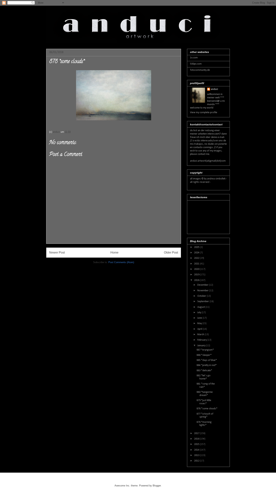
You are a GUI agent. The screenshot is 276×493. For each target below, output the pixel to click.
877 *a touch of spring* (205, 415)
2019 (197, 274)
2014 (197, 450)
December (203, 285)
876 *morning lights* (204, 424)
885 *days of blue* (207, 360)
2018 (197, 280)
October (202, 296)
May (199, 323)
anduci (214, 89)
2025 (197, 247)
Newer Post (57, 252)
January (201, 345)
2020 (197, 269)
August (201, 307)
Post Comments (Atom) (121, 262)
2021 (197, 263)
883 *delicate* (204, 370)
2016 (197, 438)
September (203, 301)
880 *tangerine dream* (205, 394)
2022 (197, 258)
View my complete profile (203, 112)
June (200, 318)
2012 (197, 460)
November (203, 290)
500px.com (196, 63)
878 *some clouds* (207, 408)
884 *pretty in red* (207, 365)
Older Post (171, 252)
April (200, 329)
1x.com (194, 57)
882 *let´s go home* (203, 377)
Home (114, 252)
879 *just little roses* (204, 402)
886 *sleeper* (204, 355)
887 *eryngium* (205, 349)
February (202, 340)
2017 (197, 433)
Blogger (157, 485)
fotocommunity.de (200, 70)
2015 (197, 444)
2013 (197, 455)
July (199, 312)
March (201, 334)
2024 (197, 252)
